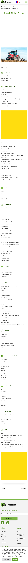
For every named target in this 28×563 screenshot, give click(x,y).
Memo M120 (23, 488)
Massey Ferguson (5, 536)
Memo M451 (4, 488)
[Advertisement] (14, 30)
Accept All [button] (15, 559)
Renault (19, 541)
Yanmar (19, 543)
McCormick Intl (21, 538)
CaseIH (3, 539)
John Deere (4, 531)
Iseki (18, 531)
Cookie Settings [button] (6, 559)
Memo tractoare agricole (5, 8)
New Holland (4, 542)
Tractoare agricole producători (9, 6)
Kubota (3, 534)
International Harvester (20, 535)
